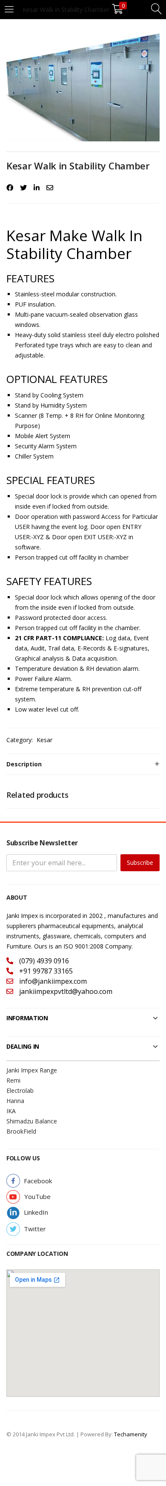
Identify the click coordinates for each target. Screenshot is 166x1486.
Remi (13, 1080)
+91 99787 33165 (45, 971)
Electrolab (20, 1090)
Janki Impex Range (31, 1070)
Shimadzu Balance (31, 1121)
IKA (11, 1111)
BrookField (21, 1131)
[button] (38, 1181)
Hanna (15, 1101)
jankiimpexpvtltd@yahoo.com (64, 991)
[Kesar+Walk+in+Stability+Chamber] (23, 188)
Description (24, 764)
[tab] (83, 764)
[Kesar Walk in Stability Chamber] (9, 188)
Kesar (44, 740)
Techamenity (130, 1434)
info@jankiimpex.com (52, 981)
